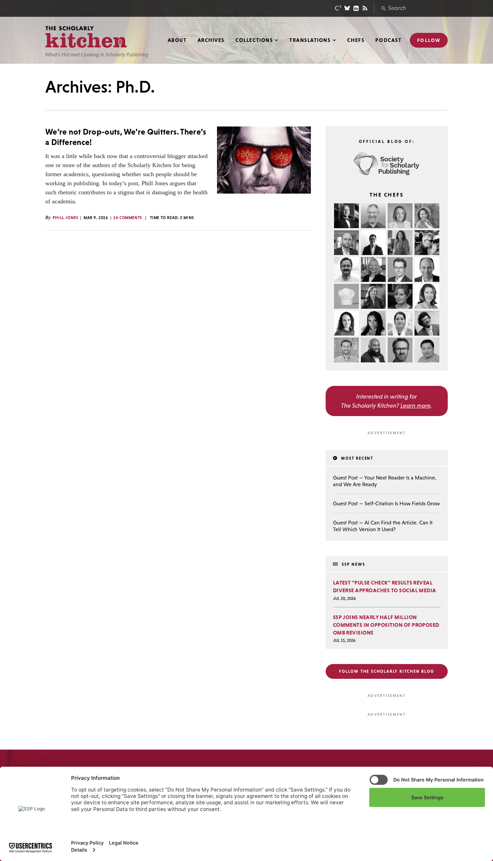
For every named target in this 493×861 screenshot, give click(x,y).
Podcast (388, 40)
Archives (211, 40)
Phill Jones (65, 217)
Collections (254, 40)
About (177, 40)
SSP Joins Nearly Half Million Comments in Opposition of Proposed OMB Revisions (386, 625)
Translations (310, 40)
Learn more (415, 405)
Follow (428, 40)
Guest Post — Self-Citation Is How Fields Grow (386, 503)
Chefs (356, 40)
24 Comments (127, 217)
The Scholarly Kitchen (86, 37)
